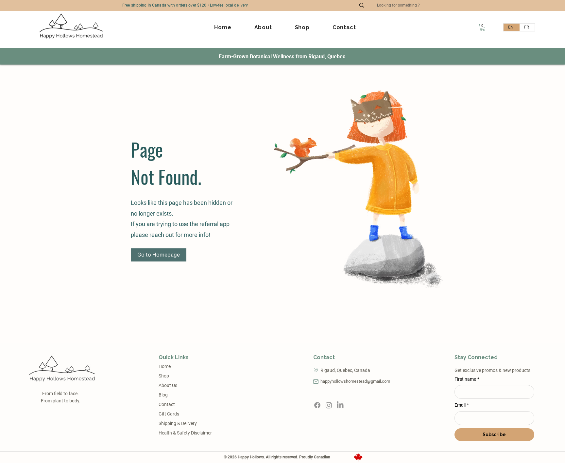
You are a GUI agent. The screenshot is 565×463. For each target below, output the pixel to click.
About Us (168, 385)
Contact (167, 404)
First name (466, 379)
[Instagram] (329, 405)
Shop (164, 375)
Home (165, 366)
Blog (163, 394)
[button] (482, 27)
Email (461, 405)
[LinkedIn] (340, 405)
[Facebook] (317, 405)
